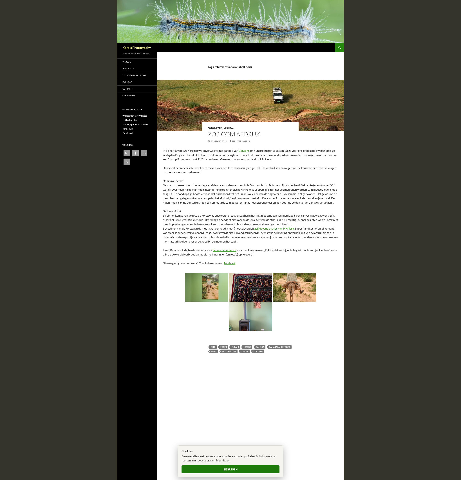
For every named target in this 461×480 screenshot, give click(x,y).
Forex (223, 347)
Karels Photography (136, 48)
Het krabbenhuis (130, 120)
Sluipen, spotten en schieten (135, 124)
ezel (213, 347)
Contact (127, 89)
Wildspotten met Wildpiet (134, 115)
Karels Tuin (127, 128)
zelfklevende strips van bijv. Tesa (274, 228)
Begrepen (230, 469)
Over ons (127, 82)
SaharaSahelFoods (279, 347)
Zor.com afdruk (234, 134)
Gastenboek (128, 95)
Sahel (214, 351)
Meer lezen (222, 460)
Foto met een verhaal (221, 128)
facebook (229, 263)
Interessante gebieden (134, 75)
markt (247, 347)
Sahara (260, 347)
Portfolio (128, 68)
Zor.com (244, 150)
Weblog (126, 62)
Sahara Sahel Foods (224, 250)
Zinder (244, 351)
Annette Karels (241, 141)
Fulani (235, 347)
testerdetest (229, 351)
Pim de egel (127, 133)
